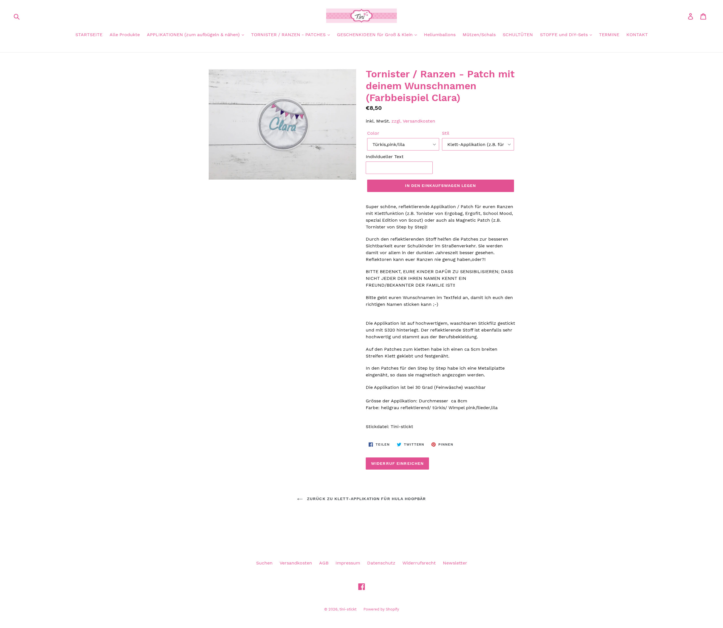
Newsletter (455, 563)
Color (373, 133)
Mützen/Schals (479, 34)
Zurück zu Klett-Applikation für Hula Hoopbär (366, 498)
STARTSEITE (89, 34)
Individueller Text (385, 156)
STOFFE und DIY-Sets (564, 34)
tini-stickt (347, 609)
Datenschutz (381, 563)
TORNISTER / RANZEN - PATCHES (289, 34)
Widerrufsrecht (419, 563)
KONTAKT (637, 34)
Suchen (264, 563)
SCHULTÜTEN (518, 34)
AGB (323, 563)
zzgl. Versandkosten (413, 121)
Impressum (348, 563)
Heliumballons (440, 34)
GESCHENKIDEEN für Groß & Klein (375, 34)
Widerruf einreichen (397, 463)
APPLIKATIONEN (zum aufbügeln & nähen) (194, 34)
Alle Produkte (125, 34)
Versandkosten (296, 563)
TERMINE (609, 34)
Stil (445, 133)
